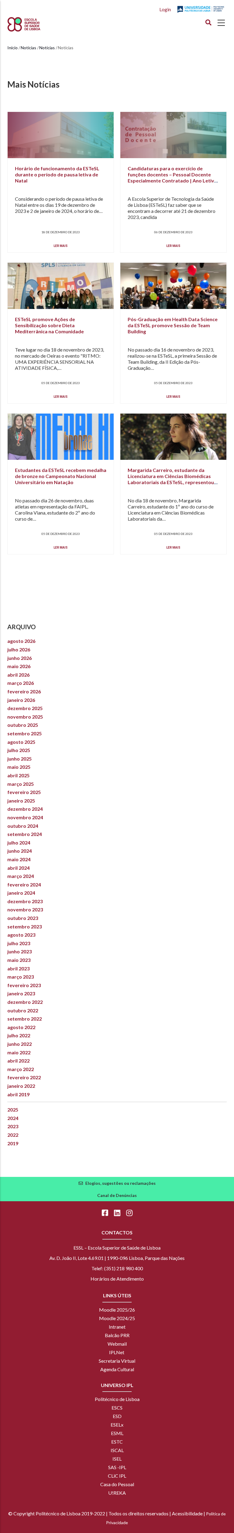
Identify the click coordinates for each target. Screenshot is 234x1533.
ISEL (117, 1459)
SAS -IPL (117, 1467)
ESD (117, 1416)
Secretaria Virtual (117, 1361)
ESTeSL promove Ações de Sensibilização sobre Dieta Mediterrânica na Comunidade (49, 325)
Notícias (28, 47)
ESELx (117, 1424)
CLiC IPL (117, 1476)
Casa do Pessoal (117, 1484)
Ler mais (61, 246)
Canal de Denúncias (117, 1195)
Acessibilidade (187, 1513)
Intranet (117, 1327)
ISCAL (117, 1450)
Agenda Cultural (117, 1369)
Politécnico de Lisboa (117, 1399)
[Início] (35, 24)
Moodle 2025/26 (117, 1310)
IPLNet (116, 1352)
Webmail (117, 1344)
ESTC (117, 1442)
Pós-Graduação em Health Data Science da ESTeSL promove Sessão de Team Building (173, 325)
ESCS (117, 1407)
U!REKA (117, 1493)
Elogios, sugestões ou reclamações (120, 1183)
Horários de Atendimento (117, 1279)
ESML (117, 1433)
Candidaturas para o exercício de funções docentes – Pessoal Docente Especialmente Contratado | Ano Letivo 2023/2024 (172, 177)
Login (165, 9)
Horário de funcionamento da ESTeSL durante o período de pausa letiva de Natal (57, 174)
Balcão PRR (117, 1335)
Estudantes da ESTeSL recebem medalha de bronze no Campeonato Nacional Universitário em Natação (60, 476)
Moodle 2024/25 (117, 1318)
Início (12, 47)
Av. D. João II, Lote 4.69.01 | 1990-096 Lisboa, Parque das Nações (117, 1258)
